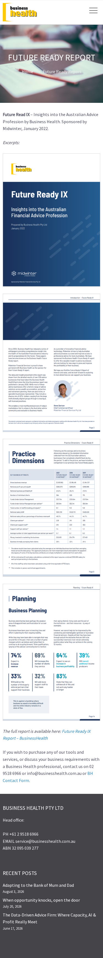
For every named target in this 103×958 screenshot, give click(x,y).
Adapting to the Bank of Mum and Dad (38, 885)
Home (27, 71)
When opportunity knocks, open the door (41, 900)
